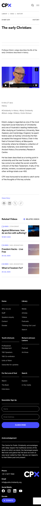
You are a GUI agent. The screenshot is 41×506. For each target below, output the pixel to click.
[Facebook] (3, 490)
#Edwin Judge (7, 113)
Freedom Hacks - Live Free (12, 250)
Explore (24, 381)
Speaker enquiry (8, 317)
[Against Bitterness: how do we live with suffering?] (33, 231)
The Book (5, 385)
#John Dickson (26, 113)
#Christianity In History (10, 110)
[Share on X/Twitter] (15, 203)
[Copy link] (20, 203)
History (20, 14)
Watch (4, 381)
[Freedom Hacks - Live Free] (33, 249)
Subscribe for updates (10, 365)
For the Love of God (9, 373)
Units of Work (7, 360)
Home (4, 301)
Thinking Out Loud (29, 325)
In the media (26, 385)
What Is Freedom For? (12, 268)
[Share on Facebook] (4, 203)
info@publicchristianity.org (12, 482)
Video (12, 14)
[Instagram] (9, 490)
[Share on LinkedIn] (9, 203)
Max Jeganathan (16, 245)
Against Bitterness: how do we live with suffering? (14, 231)
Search (24, 329)
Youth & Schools (8, 338)
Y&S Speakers (7, 352)
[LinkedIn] (14, 490)
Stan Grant (14, 226)
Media (24, 309)
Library (4, 14)
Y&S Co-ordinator (8, 356)
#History (16, 113)
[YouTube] (20, 490)
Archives (25, 352)
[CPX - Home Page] (6, 5)
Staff (3, 313)
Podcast (25, 348)
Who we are (6, 309)
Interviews (5, 389)
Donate (4, 325)
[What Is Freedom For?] (33, 268)
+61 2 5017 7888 (8, 474)
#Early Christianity (26, 110)
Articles (24, 313)
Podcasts (25, 321)
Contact (5, 321)
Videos (24, 317)
